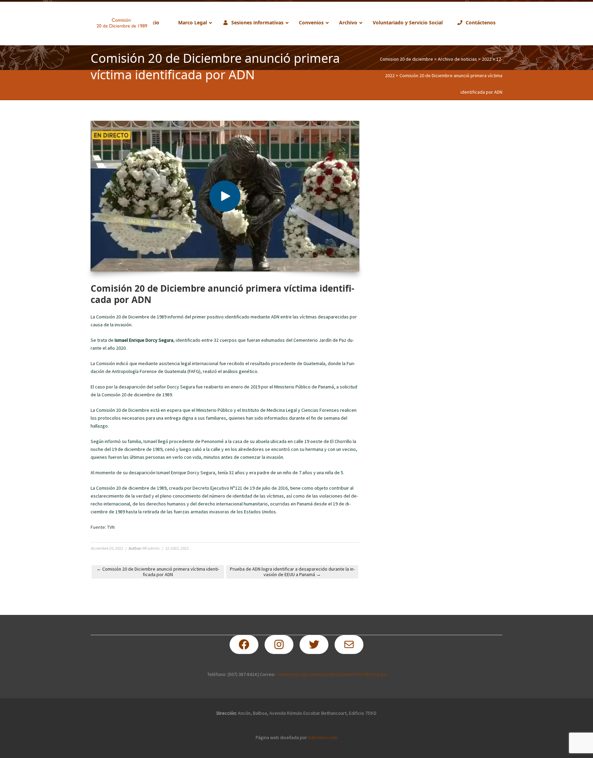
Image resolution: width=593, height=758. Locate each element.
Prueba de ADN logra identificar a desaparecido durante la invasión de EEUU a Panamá (292, 571)
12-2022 (172, 548)
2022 (486, 59)
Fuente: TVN (103, 527)
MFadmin (151, 548)
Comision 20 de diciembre (406, 59)
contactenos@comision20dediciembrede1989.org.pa (331, 674)
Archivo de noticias (457, 59)
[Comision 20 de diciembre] (122, 23)
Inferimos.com (323, 737)
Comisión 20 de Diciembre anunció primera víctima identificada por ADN (157, 571)
